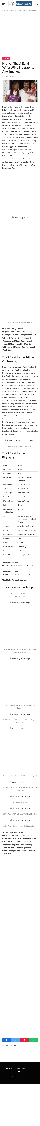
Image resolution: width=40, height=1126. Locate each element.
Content (6, 58)
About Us (8, 1068)
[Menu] (3, 3)
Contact (20, 1071)
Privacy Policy (20, 1068)
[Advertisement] (20, 36)
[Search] (36, 3)
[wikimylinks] (20, 3)
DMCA (31, 1068)
